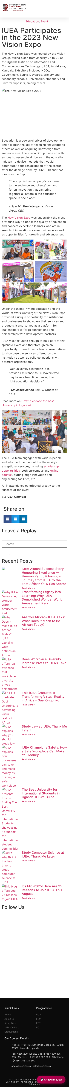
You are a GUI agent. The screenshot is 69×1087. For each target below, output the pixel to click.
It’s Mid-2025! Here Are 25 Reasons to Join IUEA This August (42, 890)
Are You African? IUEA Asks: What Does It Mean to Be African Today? (43, 620)
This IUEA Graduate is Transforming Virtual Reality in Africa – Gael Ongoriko (43, 696)
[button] (63, 8)
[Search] (6, 551)
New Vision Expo (19, 217)
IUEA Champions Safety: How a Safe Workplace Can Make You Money (44, 751)
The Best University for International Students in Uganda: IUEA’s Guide (41, 793)
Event (44, 21)
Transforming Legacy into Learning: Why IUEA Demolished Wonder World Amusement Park (42, 597)
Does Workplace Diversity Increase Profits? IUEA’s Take (44, 661)
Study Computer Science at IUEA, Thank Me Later (43, 854)
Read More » (28, 588)
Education (32, 21)
